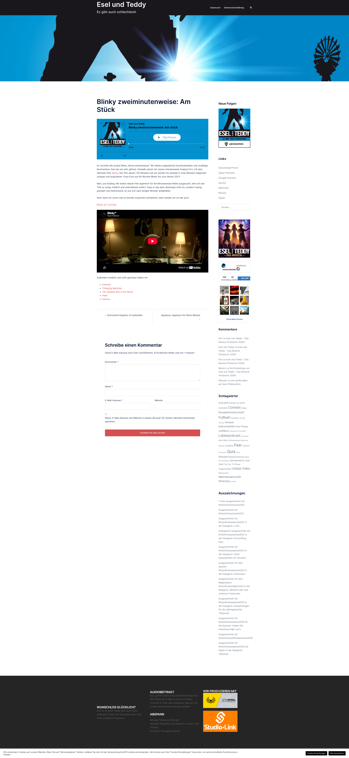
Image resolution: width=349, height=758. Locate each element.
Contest (234, 407)
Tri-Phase (236, 464)
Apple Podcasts (227, 172)
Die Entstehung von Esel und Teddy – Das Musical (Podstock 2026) (234, 372)
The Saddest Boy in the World (117, 292)
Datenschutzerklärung (234, 7)
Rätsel (247, 457)
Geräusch (235, 418)
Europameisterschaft (231, 412)
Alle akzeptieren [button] (337, 753)
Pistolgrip (166, 731)
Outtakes (229, 445)
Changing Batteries (112, 288)
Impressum (215, 7)
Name (109, 386)
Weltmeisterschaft (230, 477)
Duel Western (177, 723)
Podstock (246, 446)
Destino (106, 299)
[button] (251, 8)
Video (246, 468)
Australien (224, 402)
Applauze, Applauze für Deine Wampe (180, 315)
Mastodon (224, 187)
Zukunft (233, 481)
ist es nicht (107, 710)
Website (159, 400)
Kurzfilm (242, 431)
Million (225, 440)
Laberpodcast (229, 435)
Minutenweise (234, 440)
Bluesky (222, 192)
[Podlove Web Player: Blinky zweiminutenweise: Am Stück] (152, 139)
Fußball (224, 417)
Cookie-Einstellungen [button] (316, 753)
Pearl (104, 295)
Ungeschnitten (225, 469)
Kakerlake (233, 431)
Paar (238, 445)
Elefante (106, 284)
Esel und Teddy (121, 4)
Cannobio (223, 408)
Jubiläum (224, 430)
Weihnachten (224, 473)
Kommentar (111, 362)
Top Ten (227, 464)
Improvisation (227, 426)
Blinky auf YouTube (106, 204)
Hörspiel (229, 422)
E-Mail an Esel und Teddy (179, 699)
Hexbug (221, 423)
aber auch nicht (129, 710)
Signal (222, 197)
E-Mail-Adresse (114, 400)
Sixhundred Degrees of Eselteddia (124, 315)
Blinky (115, 173)
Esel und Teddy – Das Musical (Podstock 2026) (233, 351)
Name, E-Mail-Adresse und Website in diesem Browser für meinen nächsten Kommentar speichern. (150, 420)
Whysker (223, 380)
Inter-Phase (242, 426)
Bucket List (234, 403)
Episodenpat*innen (228, 167)
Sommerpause (224, 461)
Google (242, 418)
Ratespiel (223, 456)
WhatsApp (224, 481)
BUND (242, 403)
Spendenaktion (237, 460)
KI (238, 431)
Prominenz (222, 452)
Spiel (247, 460)
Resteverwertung (236, 457)
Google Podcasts (227, 177)
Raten (238, 452)
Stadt (221, 464)
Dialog (243, 408)
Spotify (222, 182)
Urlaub (236, 468)
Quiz (231, 451)
